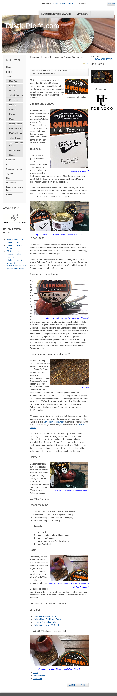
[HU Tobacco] (102, 109)
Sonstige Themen (14, 169)
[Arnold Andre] (14, 222)
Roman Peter (15, 128)
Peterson (13, 109)
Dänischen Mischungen (54, 422)
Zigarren (9, 173)
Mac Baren (14, 100)
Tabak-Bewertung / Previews (45, 616)
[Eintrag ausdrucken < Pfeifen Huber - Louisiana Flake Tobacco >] (84, 64)
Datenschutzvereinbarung (56, 14)
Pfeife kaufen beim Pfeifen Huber (48, 625)
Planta (12, 114)
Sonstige (13, 155)
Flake (35, 673)
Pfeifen (9, 72)
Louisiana (37, 678)
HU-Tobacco (14, 90)
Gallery (9, 195)
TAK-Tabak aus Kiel (16, 144)
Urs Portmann (15, 150)
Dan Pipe (13, 81)
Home (8, 67)
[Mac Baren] (102, 83)
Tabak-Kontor (15, 138)
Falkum (12, 86)
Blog (8, 164)
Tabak (9, 76)
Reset (62, 3)
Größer (55, 3)
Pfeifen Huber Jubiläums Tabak (47, 619)
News (8, 178)
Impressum (82, 14)
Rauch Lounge (15, 124)
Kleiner (70, 3)
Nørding (12, 105)
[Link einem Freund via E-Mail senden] (87, 64)
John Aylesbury (16, 95)
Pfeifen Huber (15, 133)
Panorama (10, 160)
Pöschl (12, 119)
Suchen (111, 3)
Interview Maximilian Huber (45, 622)
